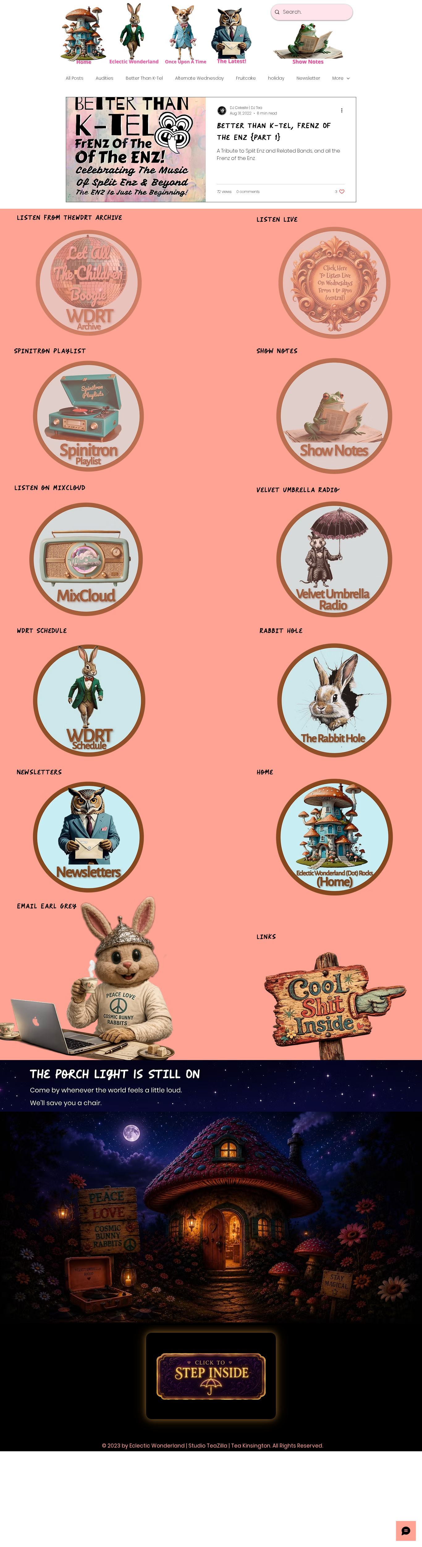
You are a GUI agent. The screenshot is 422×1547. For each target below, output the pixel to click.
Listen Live (277, 219)
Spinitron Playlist (50, 351)
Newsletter (308, 78)
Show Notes (277, 351)
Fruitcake (246, 78)
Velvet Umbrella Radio (297, 490)
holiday (276, 78)
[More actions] (344, 110)
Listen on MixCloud (49, 488)
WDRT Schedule (42, 631)
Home (264, 772)
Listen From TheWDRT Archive (69, 217)
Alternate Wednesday (199, 78)
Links (266, 937)
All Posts (74, 78)
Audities (104, 78)
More (338, 78)
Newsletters (39, 772)
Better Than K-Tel (144, 78)
